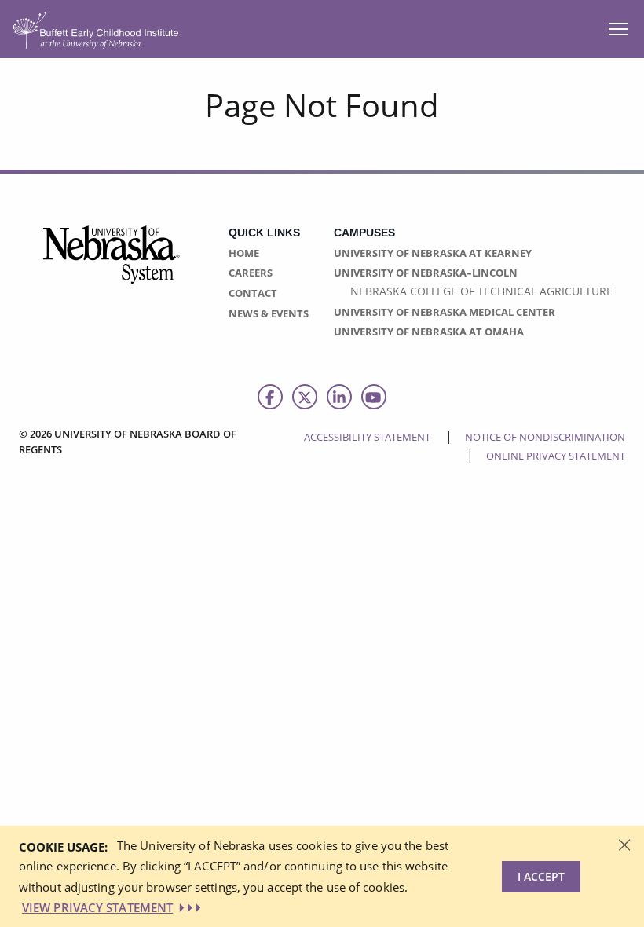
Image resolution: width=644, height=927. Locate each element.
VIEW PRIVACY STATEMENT (97, 907)
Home (244, 253)
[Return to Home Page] (95, 27)
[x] (304, 396)
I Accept (541, 876)
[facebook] (270, 396)
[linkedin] (339, 396)
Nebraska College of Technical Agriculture (481, 291)
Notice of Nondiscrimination (545, 437)
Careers (251, 273)
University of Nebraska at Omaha (429, 331)
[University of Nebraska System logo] (112, 263)
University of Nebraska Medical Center (444, 312)
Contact (253, 293)
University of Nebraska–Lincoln (426, 273)
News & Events (269, 313)
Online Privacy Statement (555, 456)
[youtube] (373, 396)
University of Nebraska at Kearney (433, 253)
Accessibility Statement (367, 437)
